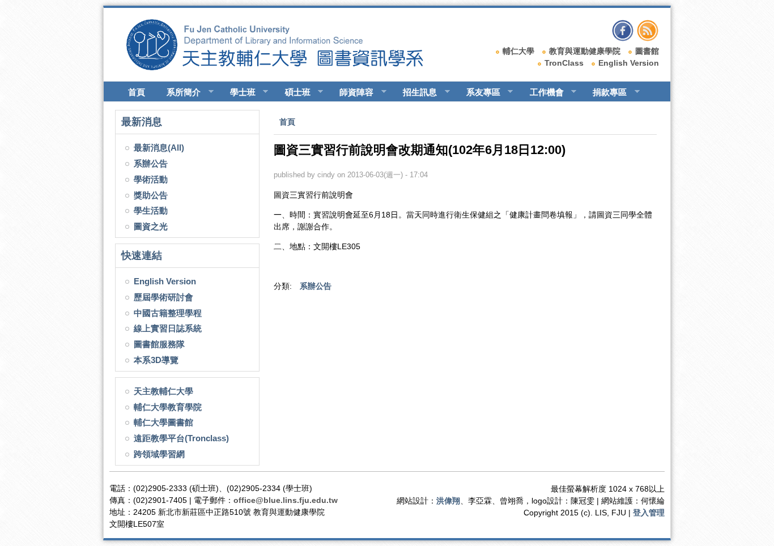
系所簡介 (178, 92)
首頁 (136, 92)
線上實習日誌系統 (168, 328)
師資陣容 (351, 92)
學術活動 (151, 179)
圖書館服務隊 (159, 344)
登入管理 (649, 512)
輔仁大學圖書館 (163, 422)
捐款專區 (604, 92)
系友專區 (478, 92)
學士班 (238, 92)
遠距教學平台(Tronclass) (181, 438)
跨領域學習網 (159, 454)
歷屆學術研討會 (163, 297)
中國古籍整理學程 (168, 313)
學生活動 (151, 210)
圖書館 (647, 51)
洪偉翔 (448, 500)
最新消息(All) (159, 147)
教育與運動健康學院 (584, 51)
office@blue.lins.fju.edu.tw (285, 500)
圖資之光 (151, 226)
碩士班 (293, 92)
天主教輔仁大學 (163, 391)
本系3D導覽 (156, 360)
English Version (628, 62)
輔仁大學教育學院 (168, 407)
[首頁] (285, 67)
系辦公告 (151, 163)
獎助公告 (151, 195)
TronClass (564, 62)
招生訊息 (415, 92)
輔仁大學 (518, 51)
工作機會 (542, 92)
